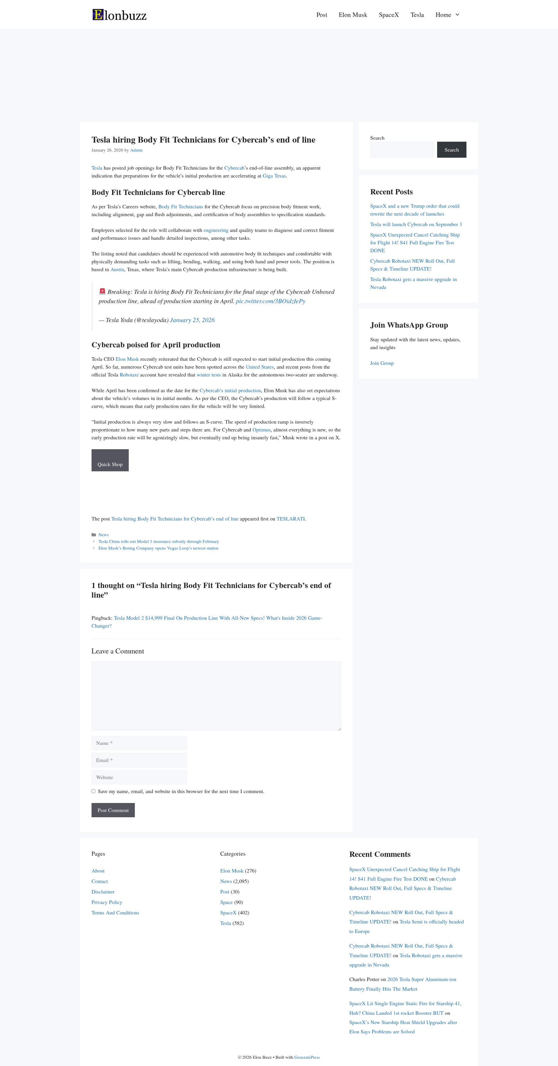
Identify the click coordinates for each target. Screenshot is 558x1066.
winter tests (209, 374)
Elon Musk (353, 14)
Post (321, 14)
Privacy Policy (107, 901)
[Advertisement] (279, 72)
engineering (216, 229)
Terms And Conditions (115, 912)
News (104, 534)
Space (226, 901)
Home (443, 14)
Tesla (417, 14)
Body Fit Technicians (180, 206)
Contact (100, 880)
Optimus (262, 429)
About (98, 870)
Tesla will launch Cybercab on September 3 (416, 224)
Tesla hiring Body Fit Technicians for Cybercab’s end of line (175, 518)
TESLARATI (291, 518)
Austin (117, 269)
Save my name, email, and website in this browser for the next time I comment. (181, 791)
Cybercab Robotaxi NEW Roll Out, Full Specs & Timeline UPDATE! (402, 888)
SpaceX (389, 14)
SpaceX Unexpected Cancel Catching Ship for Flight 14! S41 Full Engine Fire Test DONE (415, 242)
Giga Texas (274, 175)
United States (260, 366)
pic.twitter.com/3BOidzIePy (270, 300)
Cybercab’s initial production (230, 390)
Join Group (382, 362)
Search (377, 137)
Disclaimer (103, 891)
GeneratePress (307, 1057)
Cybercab (234, 167)
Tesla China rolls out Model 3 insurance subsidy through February (159, 541)
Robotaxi (129, 374)
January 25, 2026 (192, 319)
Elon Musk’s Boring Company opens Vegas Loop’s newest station (159, 548)
